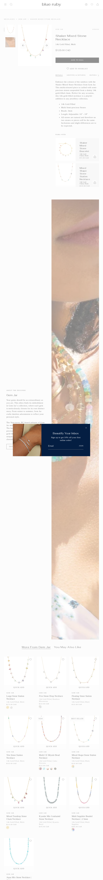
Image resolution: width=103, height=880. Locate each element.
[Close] (86, 428)
